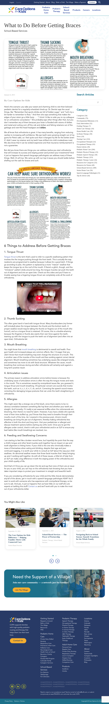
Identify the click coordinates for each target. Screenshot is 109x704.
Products (76, 10)
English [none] (12, 2)
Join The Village (21, 590)
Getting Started (39, 2)
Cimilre (64, 671)
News (80, 136)
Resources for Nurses (85, 165)
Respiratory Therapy (69, 653)
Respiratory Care (46, 643)
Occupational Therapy (86, 144)
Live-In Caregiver (68, 656)
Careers (86, 10)
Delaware (87, 625)
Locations (96, 10)
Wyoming (87, 645)
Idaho (86, 629)
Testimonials (88, 653)
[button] (53, 555)
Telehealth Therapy (68, 636)
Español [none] (18, 2)
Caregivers (82, 116)
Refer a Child (60, 2)
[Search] (98, 102)
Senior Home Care (85, 170)
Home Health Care (85, 131)
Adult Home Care (69, 645)
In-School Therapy (68, 629)
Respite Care (66, 649)
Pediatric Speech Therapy (87, 155)
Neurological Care (46, 650)
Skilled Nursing (67, 660)
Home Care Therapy (85, 129)
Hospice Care (66, 658)
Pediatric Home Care (86, 149)
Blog (53, 2)
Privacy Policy (9, 701)
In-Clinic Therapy (68, 632)
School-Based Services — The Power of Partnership (54, 535)
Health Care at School (47, 652)
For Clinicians (44, 676)
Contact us (32, 486)
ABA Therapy (66, 634)
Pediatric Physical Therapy (87, 152)
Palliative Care (45, 648)
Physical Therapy (67, 625)
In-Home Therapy (84, 134)
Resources (43, 627)
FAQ (41, 629)
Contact (92, 2)
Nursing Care (83, 139)
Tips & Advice (83, 176)
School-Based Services (66, 10)
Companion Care (68, 662)
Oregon (86, 636)
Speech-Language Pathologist (88, 173)
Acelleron (65, 669)
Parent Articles (83, 147)
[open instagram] (12, 692)
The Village (69, 2)
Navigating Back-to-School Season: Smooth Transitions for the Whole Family (87, 536)
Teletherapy (44, 674)
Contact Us (18, 641)
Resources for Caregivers (87, 163)
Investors (87, 658)
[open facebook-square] (12, 686)
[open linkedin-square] (18, 686)
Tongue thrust (10, 257)
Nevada (86, 632)
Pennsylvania (88, 638)
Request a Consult (46, 621)
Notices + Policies (19, 701)
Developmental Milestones (87, 121)
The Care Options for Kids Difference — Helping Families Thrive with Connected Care (19, 538)
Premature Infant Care (47, 645)
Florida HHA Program (47, 658)
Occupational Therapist (86, 142)
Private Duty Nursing (69, 651)
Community (82, 118)
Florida (86, 627)
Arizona (86, 621)
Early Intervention (84, 123)
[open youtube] (23, 686)
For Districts (44, 672)
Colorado (87, 623)
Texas (86, 640)
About (48, 2)
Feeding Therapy (84, 126)
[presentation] (51, 561)
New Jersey (88, 634)
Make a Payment (80, 2)
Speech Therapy (67, 621)
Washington (88, 642)
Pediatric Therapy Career (87, 160)
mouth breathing (29, 349)
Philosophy (87, 660)
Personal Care (67, 647)
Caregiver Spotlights (91, 656)
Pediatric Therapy (85, 157)
